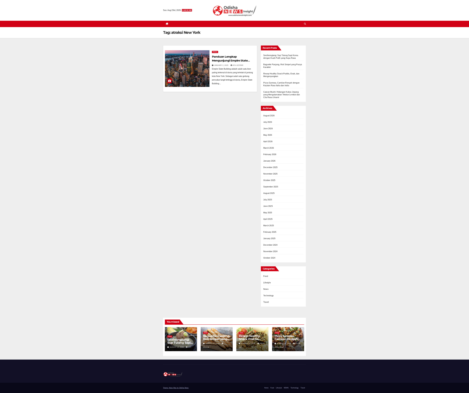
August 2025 (269, 193)
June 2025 (268, 206)
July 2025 (267, 200)
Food (265, 276)
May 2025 (267, 213)
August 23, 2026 (177, 347)
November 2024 (270, 251)
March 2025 (268, 226)
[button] (305, 24)
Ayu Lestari (238, 65)
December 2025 (270, 167)
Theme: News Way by (171, 388)
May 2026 (267, 135)
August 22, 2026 (212, 343)
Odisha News (184, 388)
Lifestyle (267, 283)
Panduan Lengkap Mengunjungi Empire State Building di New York (230, 60)
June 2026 (268, 129)
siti (189, 347)
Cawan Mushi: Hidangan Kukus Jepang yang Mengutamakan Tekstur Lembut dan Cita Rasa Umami (281, 94)
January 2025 (269, 238)
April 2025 (267, 219)
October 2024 (269, 258)
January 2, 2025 (221, 65)
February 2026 (269, 154)
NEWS (286, 388)
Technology (268, 296)
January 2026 (269, 161)
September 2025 (270, 187)
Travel (215, 52)
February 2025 (269, 232)
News (265, 289)
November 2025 (270, 174)
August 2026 (269, 116)
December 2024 (270, 245)
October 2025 (269, 180)
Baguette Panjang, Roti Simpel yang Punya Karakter (216, 339)
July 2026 (267, 122)
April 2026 (267, 141)
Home (266, 388)
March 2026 (268, 148)
